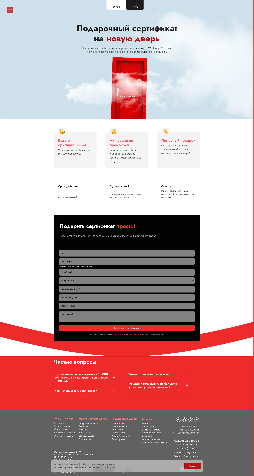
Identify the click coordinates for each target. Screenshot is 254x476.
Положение (119, 334)
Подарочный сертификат (154, 442)
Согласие (133, 334)
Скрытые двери (87, 435)
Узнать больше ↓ (129, 96)
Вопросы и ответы (151, 429)
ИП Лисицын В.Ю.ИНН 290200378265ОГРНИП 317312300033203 (186, 430)
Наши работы (149, 426)
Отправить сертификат (127, 328)
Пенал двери (119, 432)
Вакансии (147, 435)
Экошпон (83, 426)
